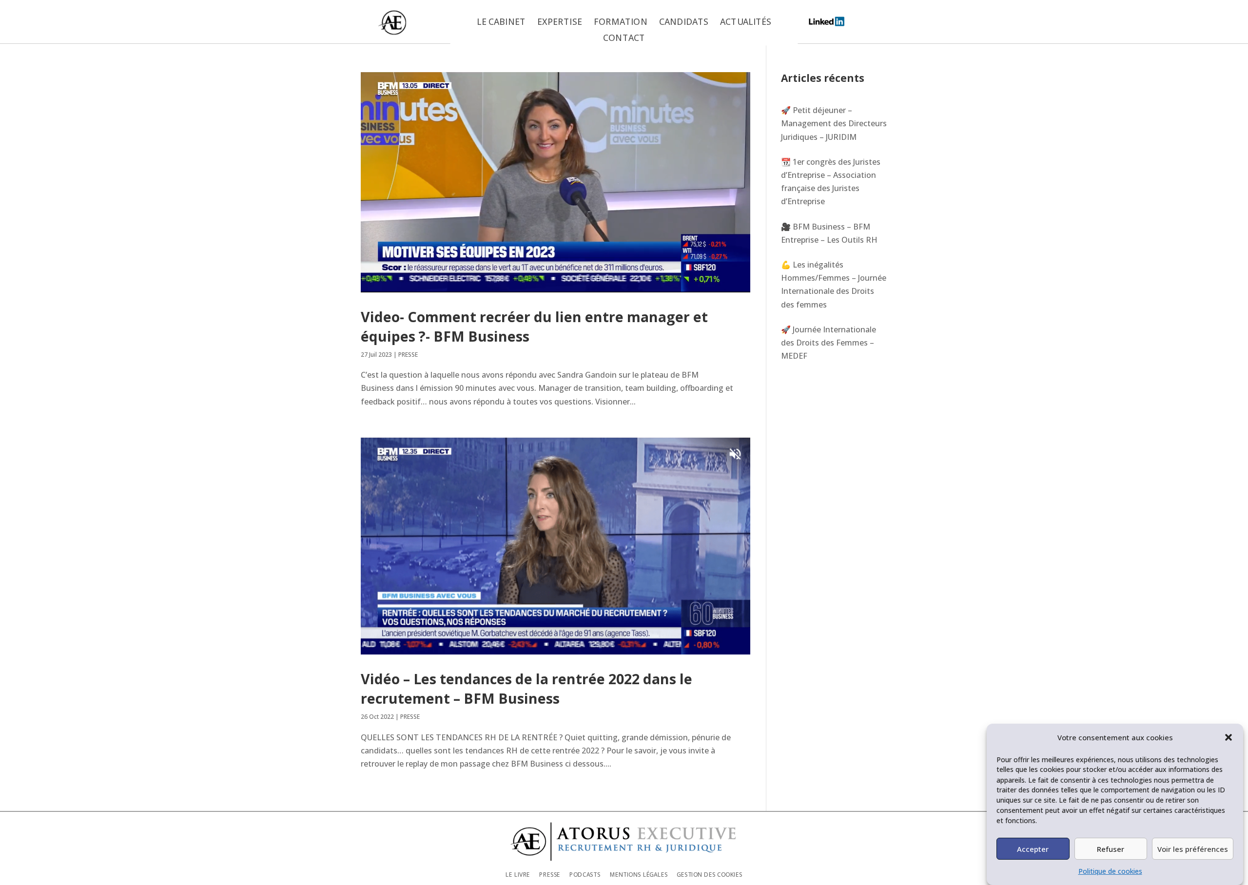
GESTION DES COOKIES (709, 874)
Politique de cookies (1110, 871)
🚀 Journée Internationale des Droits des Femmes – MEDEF (828, 342)
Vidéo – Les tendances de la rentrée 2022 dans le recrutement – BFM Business (526, 688)
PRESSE (408, 354)
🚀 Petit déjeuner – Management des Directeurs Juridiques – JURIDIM (834, 123)
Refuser (1110, 848)
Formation (620, 22)
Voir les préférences (1192, 848)
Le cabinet (501, 22)
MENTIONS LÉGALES (639, 874)
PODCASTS (585, 874)
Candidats (683, 22)
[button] (1228, 737)
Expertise (559, 22)
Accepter (1033, 848)
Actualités (745, 22)
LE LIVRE (518, 874)
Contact (624, 38)
